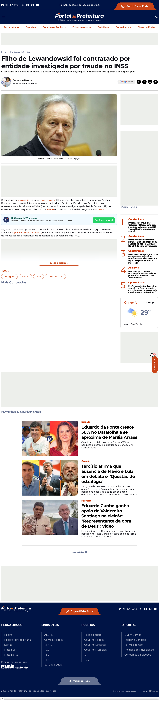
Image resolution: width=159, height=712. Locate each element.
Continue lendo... (59, 263)
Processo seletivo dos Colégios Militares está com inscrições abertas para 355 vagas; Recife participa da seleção (142, 227)
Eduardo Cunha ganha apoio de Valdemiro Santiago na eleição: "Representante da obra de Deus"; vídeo (106, 516)
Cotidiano (103, 27)
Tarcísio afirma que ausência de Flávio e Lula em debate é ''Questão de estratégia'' (108, 474)
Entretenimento (81, 27)
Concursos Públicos (54, 27)
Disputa (85, 422)
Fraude (25, 276)
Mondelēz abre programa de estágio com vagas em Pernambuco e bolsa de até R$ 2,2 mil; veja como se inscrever (143, 258)
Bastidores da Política (20, 52)
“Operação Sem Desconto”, (27, 232)
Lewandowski (47, 200)
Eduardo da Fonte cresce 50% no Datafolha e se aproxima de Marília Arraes (109, 432)
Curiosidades (123, 27)
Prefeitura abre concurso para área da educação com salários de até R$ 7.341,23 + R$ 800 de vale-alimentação (142, 243)
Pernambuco (11, 27)
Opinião (85, 461)
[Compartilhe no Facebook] (139, 82)
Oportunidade (136, 219)
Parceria (86, 501)
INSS (101, 209)
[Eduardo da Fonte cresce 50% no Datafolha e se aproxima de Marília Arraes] (50, 438)
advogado (23, 200)
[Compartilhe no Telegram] (155, 82)
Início (3, 52)
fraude (50, 209)
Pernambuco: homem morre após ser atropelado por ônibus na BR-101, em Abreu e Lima (142, 274)
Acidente (133, 268)
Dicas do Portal (146, 27)
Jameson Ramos (22, 80)
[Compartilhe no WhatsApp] (150, 82)
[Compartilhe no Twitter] (144, 82)
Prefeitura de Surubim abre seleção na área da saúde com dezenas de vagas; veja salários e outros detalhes (142, 289)
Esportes (31, 27)
